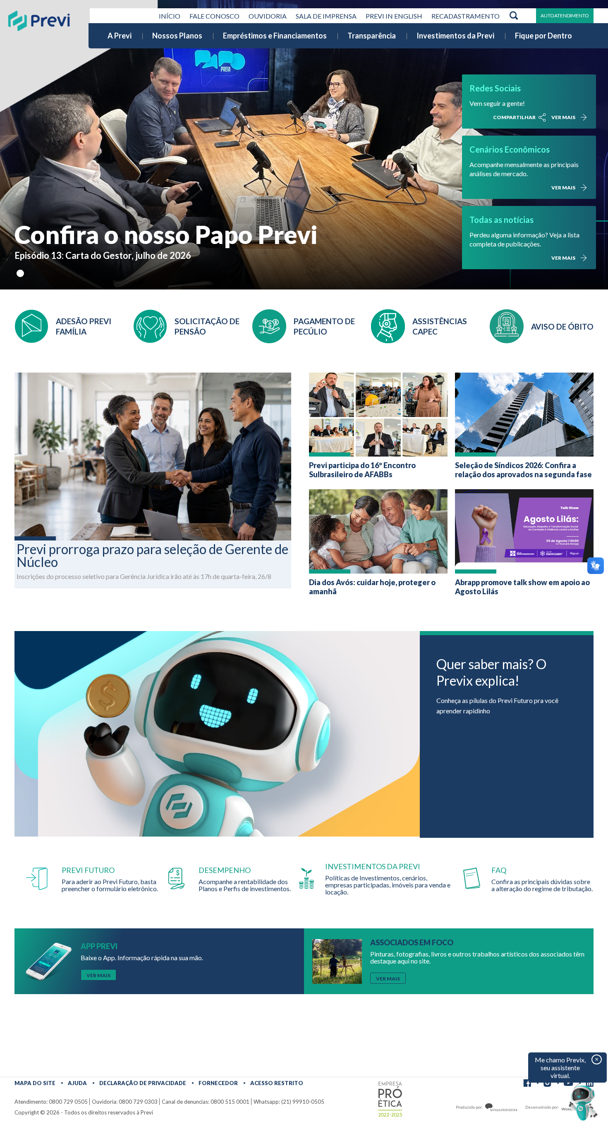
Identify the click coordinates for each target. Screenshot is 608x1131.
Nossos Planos (177, 35)
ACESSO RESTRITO (276, 1083)
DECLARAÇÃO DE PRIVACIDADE (142, 1083)
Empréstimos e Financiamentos (275, 35)
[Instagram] (547, 1083)
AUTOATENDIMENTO (565, 15)
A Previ (120, 35)
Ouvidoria (268, 16)
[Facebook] (527, 1083)
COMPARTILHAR (514, 117)
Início (169, 16)
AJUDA (77, 1083)
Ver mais (563, 117)
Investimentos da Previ (455, 35)
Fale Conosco (214, 16)
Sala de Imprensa (326, 16)
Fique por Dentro (543, 35)
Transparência (371, 35)
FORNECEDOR (218, 1083)
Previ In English (394, 16)
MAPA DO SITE (34, 1083)
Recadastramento (465, 16)
